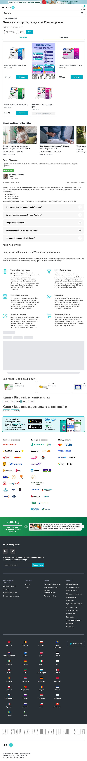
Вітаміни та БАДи (72, 591)
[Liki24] (8, 745)
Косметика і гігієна (72, 587)
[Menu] (3, 7)
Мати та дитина (71, 607)
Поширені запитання (10, 593)
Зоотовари (70, 617)
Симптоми (69, 627)
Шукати (83, 13)
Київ (12, 401)
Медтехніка (70, 600)
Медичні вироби (71, 597)
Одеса (24, 401)
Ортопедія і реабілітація (74, 604)
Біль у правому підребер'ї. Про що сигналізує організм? (55, 147)
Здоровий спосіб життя (74, 620)
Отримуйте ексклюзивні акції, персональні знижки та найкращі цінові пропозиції (23, 558)
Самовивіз (64, 37)
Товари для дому (72, 610)
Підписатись (38, 565)
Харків (31, 401)
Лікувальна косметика (74, 594)
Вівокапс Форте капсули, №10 (70, 65)
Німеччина (15, 411)
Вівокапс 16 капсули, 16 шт (15, 65)
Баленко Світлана (16, 175)
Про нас (27, 584)
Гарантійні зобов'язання (52, 584)
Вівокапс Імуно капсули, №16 (16, 105)
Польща (6, 411)
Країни (27, 587)
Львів (18, 401)
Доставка (23, 37)
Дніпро (5, 401)
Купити (22, 77)
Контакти (6, 589)
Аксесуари (70, 623)
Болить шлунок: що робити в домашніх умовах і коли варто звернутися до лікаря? (16, 147)
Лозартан (17, 384)
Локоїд (51, 384)
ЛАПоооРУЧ (70, 614)
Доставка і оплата (9, 586)
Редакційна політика (51, 587)
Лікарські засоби (72, 584)
